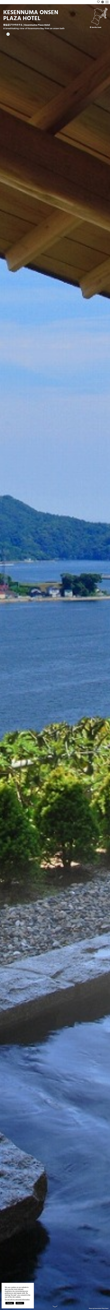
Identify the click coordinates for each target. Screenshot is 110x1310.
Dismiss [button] (19, 1303)
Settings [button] (9, 1303)
